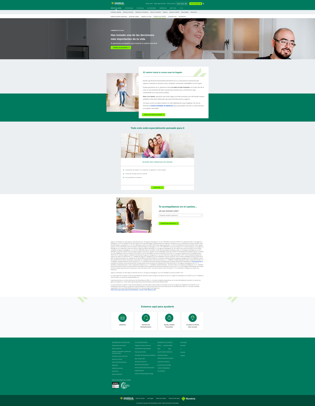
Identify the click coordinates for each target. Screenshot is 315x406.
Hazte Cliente (181, 3)
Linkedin (182, 355)
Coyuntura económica (163, 361)
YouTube (182, 352)
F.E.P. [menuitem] (182, 8)
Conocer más (157, 187)
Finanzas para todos (140, 352)
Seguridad (115, 365)
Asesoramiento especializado (143, 348)
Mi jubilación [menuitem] (182, 16)
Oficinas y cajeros (171, 3)
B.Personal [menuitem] (129, 8)
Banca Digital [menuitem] (185, 12)
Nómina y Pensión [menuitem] (128, 12)
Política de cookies (161, 398)
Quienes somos (149, 3)
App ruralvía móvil (140, 358)
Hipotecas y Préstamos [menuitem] (141, 12)
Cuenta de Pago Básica (164, 368)
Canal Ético (115, 371)
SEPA (169, 349)
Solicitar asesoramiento (120, 47)
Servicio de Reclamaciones (119, 362)
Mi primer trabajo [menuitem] (134, 16)
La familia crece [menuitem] (172, 16)
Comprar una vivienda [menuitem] (159, 16)
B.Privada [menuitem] (140, 8)
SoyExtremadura (139, 370)
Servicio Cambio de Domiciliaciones (144, 367)
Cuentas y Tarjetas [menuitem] (116, 12)
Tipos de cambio (140, 398)
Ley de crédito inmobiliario (165, 352)
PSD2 (159, 349)
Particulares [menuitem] (116, 8)
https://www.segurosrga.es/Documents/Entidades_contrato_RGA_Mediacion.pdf (133, 290)
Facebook (182, 345)
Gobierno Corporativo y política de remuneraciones (121, 352)
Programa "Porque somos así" (143, 345)
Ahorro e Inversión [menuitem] (155, 12)
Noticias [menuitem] (173, 8)
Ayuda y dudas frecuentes (160, 3)
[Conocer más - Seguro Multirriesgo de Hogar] (157, 146)
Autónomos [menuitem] (151, 8)
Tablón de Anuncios (117, 368)
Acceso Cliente (195, 3)
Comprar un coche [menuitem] (146, 16)
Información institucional (119, 345)
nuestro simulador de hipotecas (162, 106)
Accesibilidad (161, 371)
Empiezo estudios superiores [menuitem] (119, 16)
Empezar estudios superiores (169, 215)
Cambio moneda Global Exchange (144, 373)
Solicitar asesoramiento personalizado (153, 114)
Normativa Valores (163, 355)
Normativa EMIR (167, 345)
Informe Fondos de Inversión (165, 358)
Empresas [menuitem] (163, 8)
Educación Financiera (141, 361)
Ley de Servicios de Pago (164, 365)
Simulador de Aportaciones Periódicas (145, 355)
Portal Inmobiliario (117, 374)
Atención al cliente (117, 359)
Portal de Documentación (142, 364)
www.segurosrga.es (197, 261)
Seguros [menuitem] (165, 12)
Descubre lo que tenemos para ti (168, 223)
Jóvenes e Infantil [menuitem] (174, 12)
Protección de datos (174, 398)
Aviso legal (150, 398)
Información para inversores (120, 356)
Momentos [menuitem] (194, 12)
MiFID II (160, 345)
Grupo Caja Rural (116, 348)
